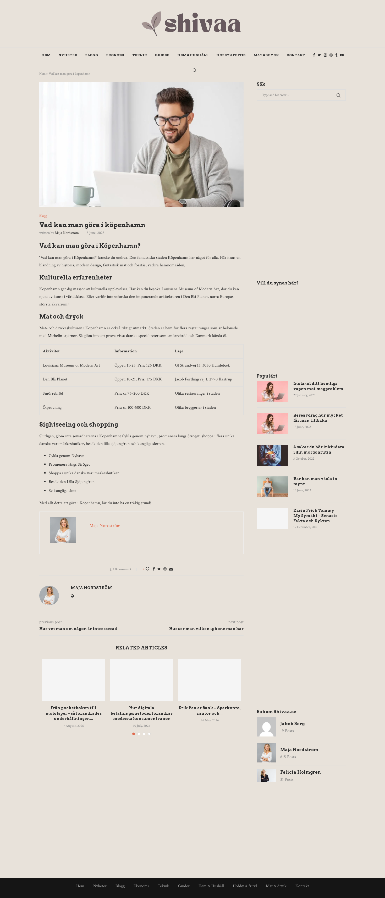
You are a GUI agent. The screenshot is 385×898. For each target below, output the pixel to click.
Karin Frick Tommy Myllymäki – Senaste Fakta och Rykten (315, 515)
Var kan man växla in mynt (315, 481)
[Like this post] (147, 569)
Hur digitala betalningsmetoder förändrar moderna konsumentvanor (142, 713)
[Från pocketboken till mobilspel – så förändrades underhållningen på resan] (73, 680)
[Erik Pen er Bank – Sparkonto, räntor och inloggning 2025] (209, 680)
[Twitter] (319, 55)
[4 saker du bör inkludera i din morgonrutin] (272, 455)
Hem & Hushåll (192, 55)
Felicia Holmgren (300, 772)
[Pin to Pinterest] (165, 569)
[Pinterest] (331, 55)
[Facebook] (314, 55)
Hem (46, 55)
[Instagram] (325, 55)
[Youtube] (342, 55)
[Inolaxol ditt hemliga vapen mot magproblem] (272, 391)
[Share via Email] (171, 569)
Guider (162, 55)
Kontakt (296, 55)
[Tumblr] (336, 55)
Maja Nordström (67, 232)
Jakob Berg (292, 723)
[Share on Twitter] (159, 569)
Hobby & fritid (231, 55)
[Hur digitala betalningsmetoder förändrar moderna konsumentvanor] (141, 680)
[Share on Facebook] (154, 569)
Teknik (139, 55)
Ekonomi (115, 55)
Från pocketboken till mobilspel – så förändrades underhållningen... (74, 713)
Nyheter (67, 55)
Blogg (91, 55)
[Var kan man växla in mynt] (272, 486)
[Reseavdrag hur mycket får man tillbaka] (272, 423)
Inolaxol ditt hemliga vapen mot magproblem (318, 386)
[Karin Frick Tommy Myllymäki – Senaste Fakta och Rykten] (272, 518)
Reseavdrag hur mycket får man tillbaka (318, 418)
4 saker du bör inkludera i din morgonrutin (318, 449)
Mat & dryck (266, 55)
